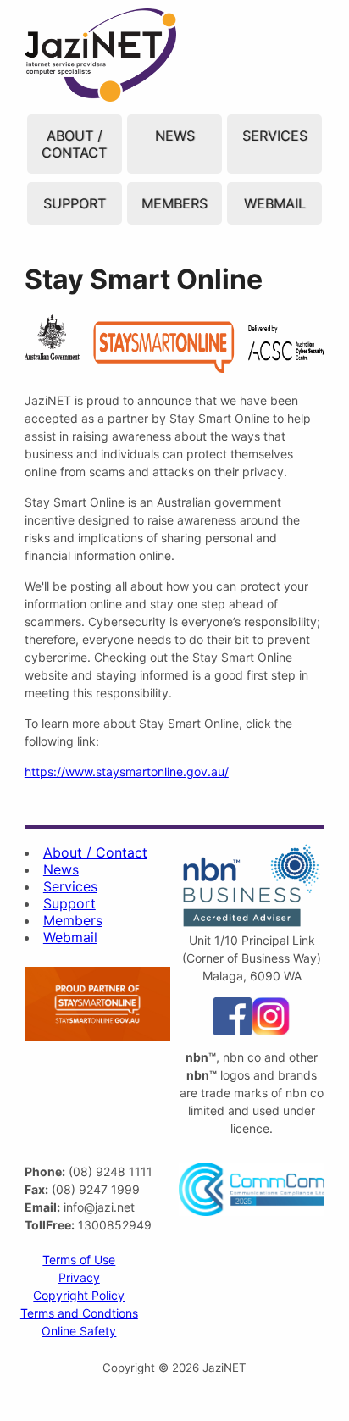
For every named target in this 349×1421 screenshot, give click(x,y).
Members (174, 203)
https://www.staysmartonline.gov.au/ (127, 771)
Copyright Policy (79, 1295)
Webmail (275, 203)
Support (74, 203)
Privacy (79, 1277)
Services (274, 135)
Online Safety (79, 1331)
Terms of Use (78, 1259)
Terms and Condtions (79, 1313)
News (175, 135)
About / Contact (74, 144)
